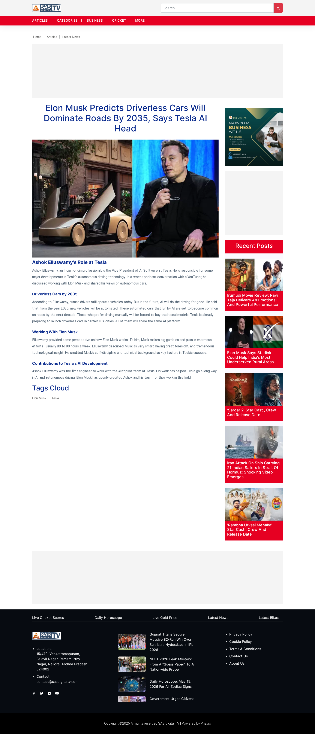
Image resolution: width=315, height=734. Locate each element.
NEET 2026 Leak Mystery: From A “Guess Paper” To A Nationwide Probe (172, 664)
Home (37, 37)
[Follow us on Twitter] (42, 693)
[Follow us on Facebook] (34, 693)
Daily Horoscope (108, 617)
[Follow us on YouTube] (57, 693)
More (140, 20)
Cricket (119, 20)
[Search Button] (278, 8)
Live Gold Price (165, 617)
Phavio (206, 723)
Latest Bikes (269, 617)
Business (95, 20)
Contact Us (238, 656)
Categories (67, 20)
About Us (236, 663)
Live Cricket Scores (48, 617)
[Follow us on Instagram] (50, 693)
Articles (40, 20)
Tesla (55, 398)
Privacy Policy (240, 634)
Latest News (71, 37)
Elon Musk (39, 398)
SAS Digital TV (168, 723)
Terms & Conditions (245, 649)
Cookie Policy (240, 641)
